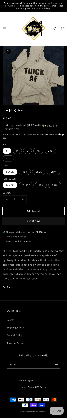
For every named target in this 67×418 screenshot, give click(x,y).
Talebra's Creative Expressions (36, 411)
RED (25, 171)
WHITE (26, 185)
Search (10, 319)
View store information (18, 241)
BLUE (39, 171)
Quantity (7, 192)
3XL (8, 158)
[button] (4, 28)
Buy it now (33, 220)
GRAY (54, 171)
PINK (55, 185)
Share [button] (10, 287)
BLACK (10, 171)
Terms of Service (16, 343)
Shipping (6, 129)
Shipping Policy (15, 327)
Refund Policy (14, 335)
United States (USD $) (31, 387)
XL (38, 150)
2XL (50, 150)
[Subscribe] (56, 364)
